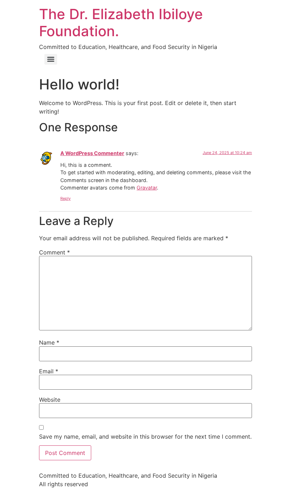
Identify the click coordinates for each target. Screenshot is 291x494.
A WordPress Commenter (92, 153)
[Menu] (50, 59)
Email (48, 371)
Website (49, 399)
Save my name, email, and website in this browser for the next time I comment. (145, 436)
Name (49, 342)
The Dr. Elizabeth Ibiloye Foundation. (121, 22)
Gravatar (147, 188)
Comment (54, 252)
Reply (65, 198)
